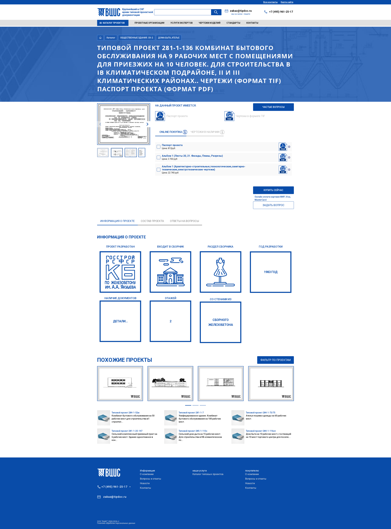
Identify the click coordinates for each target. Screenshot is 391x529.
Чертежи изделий (209, 23)
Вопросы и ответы (150, 478)
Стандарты (233, 23)
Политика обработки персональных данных (116, 523)
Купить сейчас (273, 190)
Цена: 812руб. (172, 146)
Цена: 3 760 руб (192, 157)
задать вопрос (273, 205)
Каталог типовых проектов (207, 474)
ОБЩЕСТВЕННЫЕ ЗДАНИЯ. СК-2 (136, 37)
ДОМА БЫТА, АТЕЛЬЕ (168, 37)
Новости (145, 483)
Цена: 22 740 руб (203, 169)
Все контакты (270, 2)
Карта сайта (287, 2)
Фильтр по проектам (275, 360)
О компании (146, 474)
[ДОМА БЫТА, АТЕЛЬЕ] (220, 272)
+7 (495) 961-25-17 (281, 11)
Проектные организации (149, 23)
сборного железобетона (220, 322)
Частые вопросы (273, 107)
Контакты (252, 23)
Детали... (120, 321)
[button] (147, 124)
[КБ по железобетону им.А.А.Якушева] (120, 272)
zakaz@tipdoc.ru (241, 10)
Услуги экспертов (181, 23)
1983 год (271, 272)
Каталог (111, 37)
